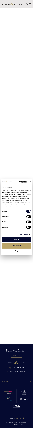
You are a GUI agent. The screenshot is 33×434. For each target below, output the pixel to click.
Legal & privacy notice (17, 424)
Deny (16, 251)
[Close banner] (30, 181)
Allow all (16, 239)
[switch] (28, 216)
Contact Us (16, 355)
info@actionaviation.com (18, 371)
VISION (9, 89)
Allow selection (16, 245)
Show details (24, 234)
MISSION (23, 89)
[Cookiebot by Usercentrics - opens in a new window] (20, 182)
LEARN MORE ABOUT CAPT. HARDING (14, 315)
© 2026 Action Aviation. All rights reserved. (16, 422)
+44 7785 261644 (18, 367)
